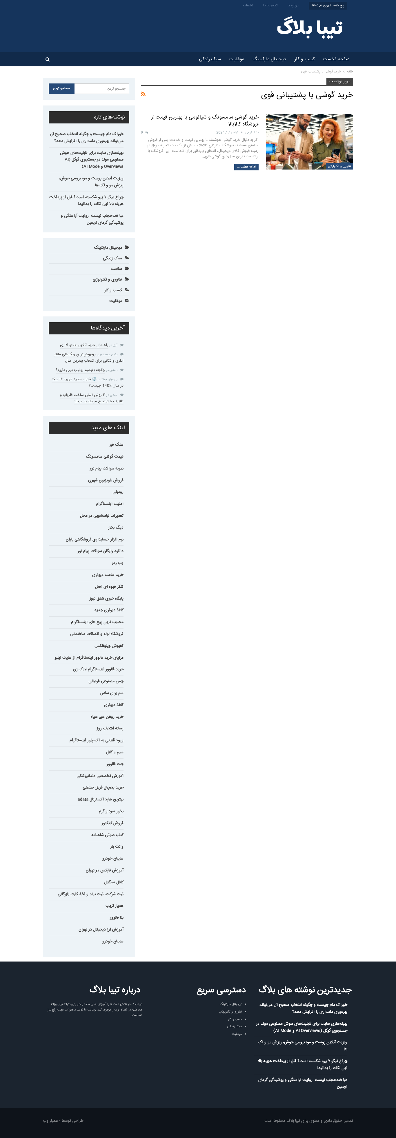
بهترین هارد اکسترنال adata (100, 799)
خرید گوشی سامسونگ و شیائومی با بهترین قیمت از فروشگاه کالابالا (205, 121)
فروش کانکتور (112, 823)
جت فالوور (115, 764)
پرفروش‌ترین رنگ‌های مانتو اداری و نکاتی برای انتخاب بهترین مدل (88, 357)
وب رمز (117, 563)
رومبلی (117, 492)
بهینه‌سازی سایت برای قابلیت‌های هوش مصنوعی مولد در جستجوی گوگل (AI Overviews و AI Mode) (91, 160)
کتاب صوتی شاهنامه (107, 835)
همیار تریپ (114, 905)
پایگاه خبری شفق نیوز (106, 598)
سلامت (116, 268)
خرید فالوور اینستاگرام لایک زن (98, 669)
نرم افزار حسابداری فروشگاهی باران (94, 539)
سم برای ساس (111, 693)
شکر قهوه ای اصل (109, 586)
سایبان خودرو (112, 858)
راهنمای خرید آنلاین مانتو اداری (84, 345)
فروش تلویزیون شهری (105, 480)
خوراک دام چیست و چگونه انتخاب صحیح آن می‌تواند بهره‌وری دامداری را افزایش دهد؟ (86, 138)
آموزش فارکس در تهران (104, 870)
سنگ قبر (116, 444)
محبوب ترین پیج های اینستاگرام (97, 622)
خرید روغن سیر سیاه (107, 716)
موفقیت (236, 59)
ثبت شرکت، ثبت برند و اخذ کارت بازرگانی (90, 894)
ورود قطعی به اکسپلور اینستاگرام (96, 740)
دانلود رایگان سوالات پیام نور (100, 551)
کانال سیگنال (113, 882)
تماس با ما (270, 5)
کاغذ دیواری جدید (108, 610)
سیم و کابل (114, 752)
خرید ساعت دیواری (107, 574)
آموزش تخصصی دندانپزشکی (100, 776)
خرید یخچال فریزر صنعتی (103, 787)
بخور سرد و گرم (111, 811)
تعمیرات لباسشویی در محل (101, 515)
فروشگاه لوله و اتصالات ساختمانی (96, 634)
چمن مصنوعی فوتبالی (105, 681)
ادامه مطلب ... (246, 167)
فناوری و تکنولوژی (339, 166)
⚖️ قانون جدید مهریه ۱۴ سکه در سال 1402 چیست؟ (87, 382)
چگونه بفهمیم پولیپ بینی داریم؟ (80, 370)
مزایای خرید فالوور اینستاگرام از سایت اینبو (89, 657)
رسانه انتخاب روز (110, 728)
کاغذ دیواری (113, 705)
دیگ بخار (115, 527)
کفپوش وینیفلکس (109, 645)
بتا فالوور (116, 917)
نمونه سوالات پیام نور (106, 468)
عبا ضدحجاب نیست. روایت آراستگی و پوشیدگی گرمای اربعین (92, 219)
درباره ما (293, 5)
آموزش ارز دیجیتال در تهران (101, 929)
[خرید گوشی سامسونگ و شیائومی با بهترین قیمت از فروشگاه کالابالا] (309, 142)
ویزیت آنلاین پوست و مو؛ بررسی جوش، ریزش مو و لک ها (91, 182)
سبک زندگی (210, 59)
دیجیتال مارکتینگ (269, 59)
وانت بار (116, 846)
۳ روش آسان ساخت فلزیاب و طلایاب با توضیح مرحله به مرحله (91, 398)
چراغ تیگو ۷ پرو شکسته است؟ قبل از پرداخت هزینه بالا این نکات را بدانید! (86, 201)
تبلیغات (248, 5)
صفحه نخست (336, 59)
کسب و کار (305, 59)
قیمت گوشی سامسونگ (104, 456)
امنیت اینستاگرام (109, 503)
